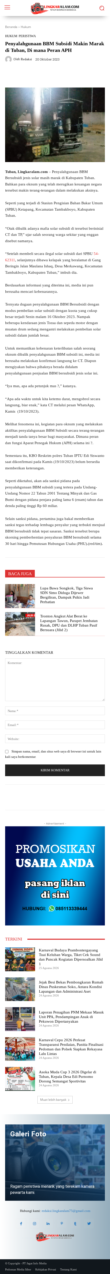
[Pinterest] (62, 1223)
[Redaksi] (9, 59)
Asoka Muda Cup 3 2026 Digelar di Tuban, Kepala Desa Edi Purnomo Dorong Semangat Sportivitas (67, 1076)
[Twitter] (38, 75)
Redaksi (26, 59)
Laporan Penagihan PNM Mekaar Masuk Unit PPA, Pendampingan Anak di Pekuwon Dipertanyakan (71, 1016)
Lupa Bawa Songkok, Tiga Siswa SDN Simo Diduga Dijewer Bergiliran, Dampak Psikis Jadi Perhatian (66, 595)
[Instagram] (35, 1223)
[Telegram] (62, 75)
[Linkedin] (48, 1223)
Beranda (11, 27)
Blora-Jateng (15, 1059)
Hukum (26, 27)
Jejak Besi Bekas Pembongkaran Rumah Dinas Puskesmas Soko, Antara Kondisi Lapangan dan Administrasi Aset (71, 986)
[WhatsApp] (50, 75)
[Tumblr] (75, 1223)
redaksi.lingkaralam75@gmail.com (66, 1211)
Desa (9, 969)
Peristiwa (27, 36)
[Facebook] (26, 75)
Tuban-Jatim (14, 999)
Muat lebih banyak (53, 1099)
